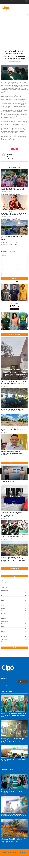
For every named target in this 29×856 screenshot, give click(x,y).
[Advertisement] (14, 30)
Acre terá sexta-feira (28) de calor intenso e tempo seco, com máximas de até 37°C (14, 238)
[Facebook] (16, 3)
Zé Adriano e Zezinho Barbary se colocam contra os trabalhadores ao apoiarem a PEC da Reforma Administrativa (13, 515)
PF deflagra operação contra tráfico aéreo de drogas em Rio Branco (12, 409)
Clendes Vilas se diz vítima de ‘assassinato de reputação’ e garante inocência (13, 453)
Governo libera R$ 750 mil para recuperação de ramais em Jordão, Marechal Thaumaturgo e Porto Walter (13, 559)
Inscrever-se (23, 681)
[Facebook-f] (12, 281)
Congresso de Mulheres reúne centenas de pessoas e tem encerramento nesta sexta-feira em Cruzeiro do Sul (14, 213)
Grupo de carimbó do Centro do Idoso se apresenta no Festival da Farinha (13, 189)
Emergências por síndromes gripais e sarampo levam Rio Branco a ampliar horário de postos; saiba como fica (12, 740)
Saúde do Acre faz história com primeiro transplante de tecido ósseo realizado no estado (14, 715)
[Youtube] (14, 3)
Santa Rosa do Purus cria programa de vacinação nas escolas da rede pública (13, 815)
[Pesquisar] (27, 14)
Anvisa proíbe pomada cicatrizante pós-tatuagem (13, 759)
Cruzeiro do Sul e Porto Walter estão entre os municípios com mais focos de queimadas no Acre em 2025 (14, 840)
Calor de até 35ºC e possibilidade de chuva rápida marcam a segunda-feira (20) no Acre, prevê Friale (13, 429)
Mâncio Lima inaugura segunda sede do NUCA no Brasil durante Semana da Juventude (13, 791)
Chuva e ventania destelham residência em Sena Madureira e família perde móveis (13, 383)
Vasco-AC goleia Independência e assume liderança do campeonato (12, 537)
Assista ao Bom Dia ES (8, 481)
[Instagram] (13, 3)
